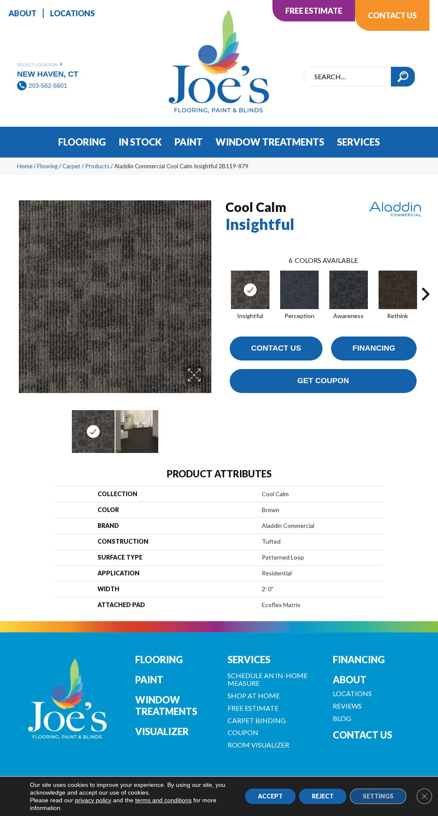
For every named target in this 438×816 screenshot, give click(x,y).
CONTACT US (362, 735)
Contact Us (276, 348)
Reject (323, 796)
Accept (270, 796)
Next (208, 427)
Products (97, 166)
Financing (373, 348)
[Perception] (299, 289)
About (350, 679)
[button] (403, 76)
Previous (21, 427)
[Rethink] (397, 289)
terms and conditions (163, 800)
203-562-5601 (48, 85)
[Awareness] (348, 289)
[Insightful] (250, 289)
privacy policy (93, 800)
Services (249, 659)
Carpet (71, 166)
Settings (378, 796)
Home (25, 166)
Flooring (47, 166)
